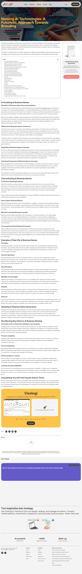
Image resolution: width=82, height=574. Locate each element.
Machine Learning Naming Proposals (12, 72)
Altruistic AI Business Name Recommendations (14, 62)
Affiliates (40, 552)
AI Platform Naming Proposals (10, 69)
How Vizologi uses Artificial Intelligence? (61, 556)
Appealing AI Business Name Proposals (12, 65)
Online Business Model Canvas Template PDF (62, 558)
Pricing (39, 4)
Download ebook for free (71, 76)
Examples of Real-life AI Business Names (13, 75)
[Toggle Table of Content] (58, 59)
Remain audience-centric (9, 93)
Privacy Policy (41, 560)
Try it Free (31, 423)
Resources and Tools (57, 547)
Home (25, 4)
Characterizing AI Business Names (11, 68)
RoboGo (6, 82)
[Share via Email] (15, 431)
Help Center (40, 556)
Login (66, 4)
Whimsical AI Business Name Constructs (13, 64)
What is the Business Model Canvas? (60, 552)
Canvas (45, 4)
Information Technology (74, 465)
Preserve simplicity (8, 90)
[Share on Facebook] (12, 431)
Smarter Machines (8, 78)
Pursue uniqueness (8, 91)
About (39, 550)
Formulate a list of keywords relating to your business (16, 88)
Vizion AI (6, 84)
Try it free (75, 4)
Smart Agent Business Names (10, 71)
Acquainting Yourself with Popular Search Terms (15, 95)
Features (32, 4)
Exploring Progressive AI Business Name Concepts (15, 67)
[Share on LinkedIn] (6, 431)
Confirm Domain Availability (10, 94)
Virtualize (6, 77)
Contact (40, 554)
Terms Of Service (42, 558)
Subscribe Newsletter (57, 565)
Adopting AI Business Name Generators (13, 85)
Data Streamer (7, 80)
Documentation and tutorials (58, 550)
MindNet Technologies (9, 81)
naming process (45, 108)
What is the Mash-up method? (59, 554)
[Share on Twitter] (9, 431)
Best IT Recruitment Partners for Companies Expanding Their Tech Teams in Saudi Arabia (33, 468)
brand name (35, 152)
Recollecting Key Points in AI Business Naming (14, 87)
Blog (50, 4)
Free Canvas (29, 556)
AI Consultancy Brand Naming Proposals (13, 74)
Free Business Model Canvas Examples (60, 560)
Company (40, 547)
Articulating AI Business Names (11, 61)
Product (28, 547)
